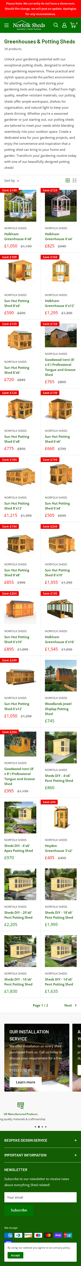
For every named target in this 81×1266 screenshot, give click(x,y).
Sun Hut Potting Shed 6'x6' (57, 439)
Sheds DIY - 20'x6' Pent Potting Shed (18, 915)
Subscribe (19, 1210)
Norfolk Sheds (15, 228)
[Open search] (56, 25)
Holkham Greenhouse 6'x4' (59, 236)
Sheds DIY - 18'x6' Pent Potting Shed (59, 915)
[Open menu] (6, 25)
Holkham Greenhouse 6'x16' (60, 639)
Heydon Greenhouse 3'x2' (59, 848)
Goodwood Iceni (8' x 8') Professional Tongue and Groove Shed (19, 776)
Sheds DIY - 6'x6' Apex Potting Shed (18, 848)
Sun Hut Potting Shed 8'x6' (16, 370)
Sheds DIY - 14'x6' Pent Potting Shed (59, 981)
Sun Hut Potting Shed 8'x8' (16, 572)
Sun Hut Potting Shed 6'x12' (16, 706)
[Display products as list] (75, 180)
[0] (73, 25)
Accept (15, 1255)
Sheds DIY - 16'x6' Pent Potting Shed (18, 981)
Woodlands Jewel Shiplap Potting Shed (58, 709)
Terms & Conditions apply (40, 1119)
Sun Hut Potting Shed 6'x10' (16, 639)
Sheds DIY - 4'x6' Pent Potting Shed (59, 778)
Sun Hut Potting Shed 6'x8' (16, 439)
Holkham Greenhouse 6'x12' (60, 303)
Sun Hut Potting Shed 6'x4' (57, 505)
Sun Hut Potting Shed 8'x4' (16, 303)
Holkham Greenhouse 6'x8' (18, 236)
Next (68, 1005)
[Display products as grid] (68, 180)
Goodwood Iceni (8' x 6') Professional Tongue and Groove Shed (60, 367)
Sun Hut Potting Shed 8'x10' (57, 572)
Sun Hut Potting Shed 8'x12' (16, 505)
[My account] (64, 25)
